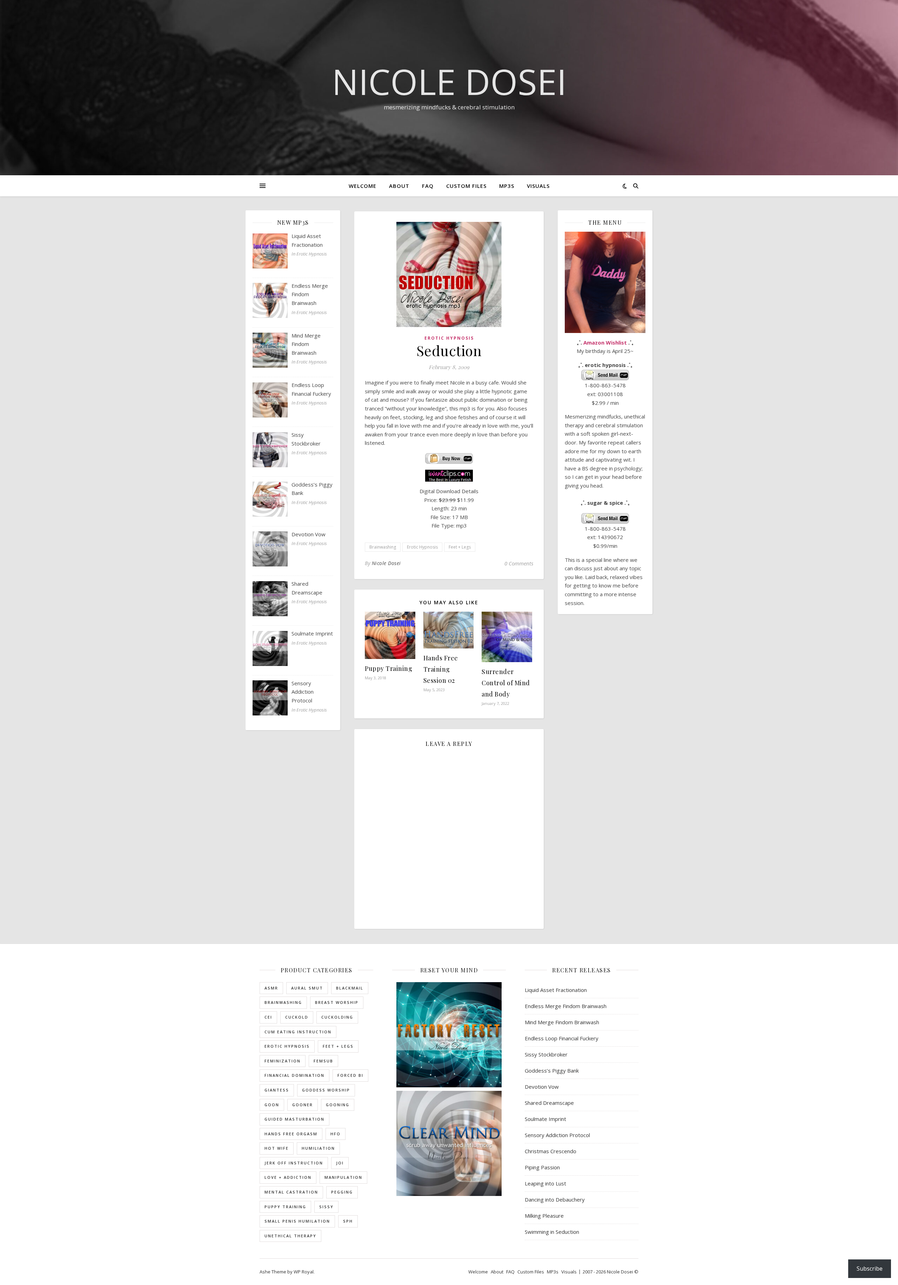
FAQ (428, 185)
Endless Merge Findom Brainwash (566, 1005)
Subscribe (870, 1268)
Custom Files (466, 185)
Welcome (362, 185)
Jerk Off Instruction (293, 1162)
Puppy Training (388, 668)
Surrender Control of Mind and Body (506, 682)
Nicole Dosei (449, 81)
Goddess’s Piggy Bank (552, 1070)
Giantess (276, 1090)
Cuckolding (337, 1017)
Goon (271, 1104)
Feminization (282, 1060)
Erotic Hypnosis (449, 338)
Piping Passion (542, 1167)
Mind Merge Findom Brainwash (562, 1022)
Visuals (538, 185)
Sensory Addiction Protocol (557, 1134)
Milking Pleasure (544, 1215)
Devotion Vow (542, 1086)
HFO (335, 1133)
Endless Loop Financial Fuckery (561, 1038)
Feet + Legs (460, 547)
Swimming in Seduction (552, 1231)
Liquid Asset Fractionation (556, 989)
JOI (340, 1162)
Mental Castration (291, 1192)
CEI (268, 1017)
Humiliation (318, 1148)
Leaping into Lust (545, 1183)
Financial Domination (294, 1075)
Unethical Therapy (290, 1235)
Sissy (326, 1206)
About (399, 185)
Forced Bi (350, 1075)
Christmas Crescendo (550, 1151)
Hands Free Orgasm (290, 1133)
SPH (348, 1221)
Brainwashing (382, 547)
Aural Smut (307, 988)
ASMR (271, 988)
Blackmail (349, 988)
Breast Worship (336, 1002)
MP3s (506, 185)
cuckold (296, 1017)
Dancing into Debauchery (555, 1199)
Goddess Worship (326, 1090)
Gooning (337, 1104)
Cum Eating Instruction (297, 1031)
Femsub (323, 1060)
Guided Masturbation (294, 1119)
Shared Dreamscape (549, 1102)
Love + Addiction (287, 1177)
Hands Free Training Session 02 (440, 669)
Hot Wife (276, 1148)
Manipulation (343, 1177)
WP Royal (304, 1272)
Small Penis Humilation (297, 1221)
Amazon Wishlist (605, 342)
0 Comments (518, 563)
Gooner (302, 1104)
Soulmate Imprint (545, 1118)
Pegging (342, 1192)
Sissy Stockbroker (546, 1054)
